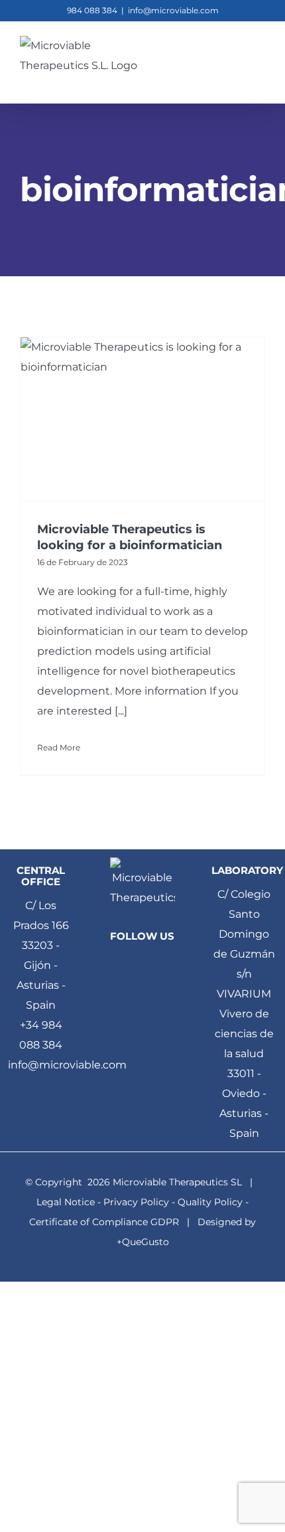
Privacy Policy (136, 1202)
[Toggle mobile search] (236, 56)
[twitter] (165, 963)
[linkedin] (142, 963)
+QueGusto (143, 1242)
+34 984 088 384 (40, 1035)
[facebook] (120, 963)
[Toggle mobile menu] (260, 56)
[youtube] (131, 988)
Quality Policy (210, 1202)
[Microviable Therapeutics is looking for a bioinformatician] (142, 418)
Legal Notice (65, 1202)
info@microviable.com (173, 10)
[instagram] (153, 988)
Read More (58, 747)
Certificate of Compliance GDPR (104, 1222)
